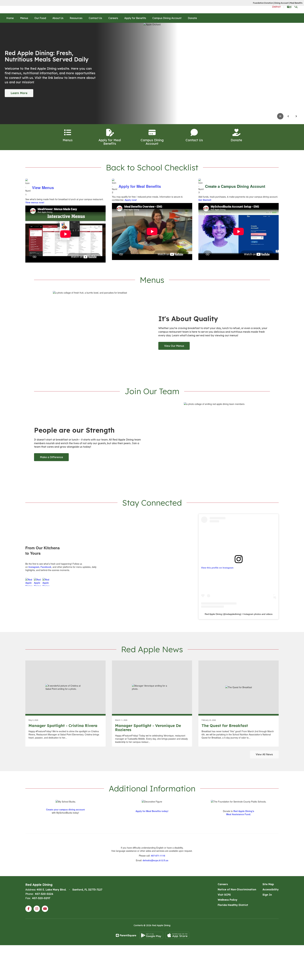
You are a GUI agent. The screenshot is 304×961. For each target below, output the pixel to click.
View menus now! (34, 202)
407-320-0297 (41, 898)
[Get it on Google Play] (151, 935)
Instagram (33, 566)
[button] (289, 6)
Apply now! (131, 199)
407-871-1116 (158, 855)
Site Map (268, 884)
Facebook (46, 566)
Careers (223, 884)
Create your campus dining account (65, 809)
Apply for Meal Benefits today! (152, 811)
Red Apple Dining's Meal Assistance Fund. (240, 812)
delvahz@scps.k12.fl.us (155, 860)
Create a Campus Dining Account (235, 186)
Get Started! (204, 199)
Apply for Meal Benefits (140, 186)
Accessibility (271, 889)
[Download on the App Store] (177, 935)
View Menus (43, 187)
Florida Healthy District (233, 905)
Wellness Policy (227, 899)
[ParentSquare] (126, 935)
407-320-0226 (44, 893)
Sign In (267, 894)
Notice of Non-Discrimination (237, 889)
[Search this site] (296, 6)
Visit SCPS (224, 894)
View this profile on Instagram (217, 567)
